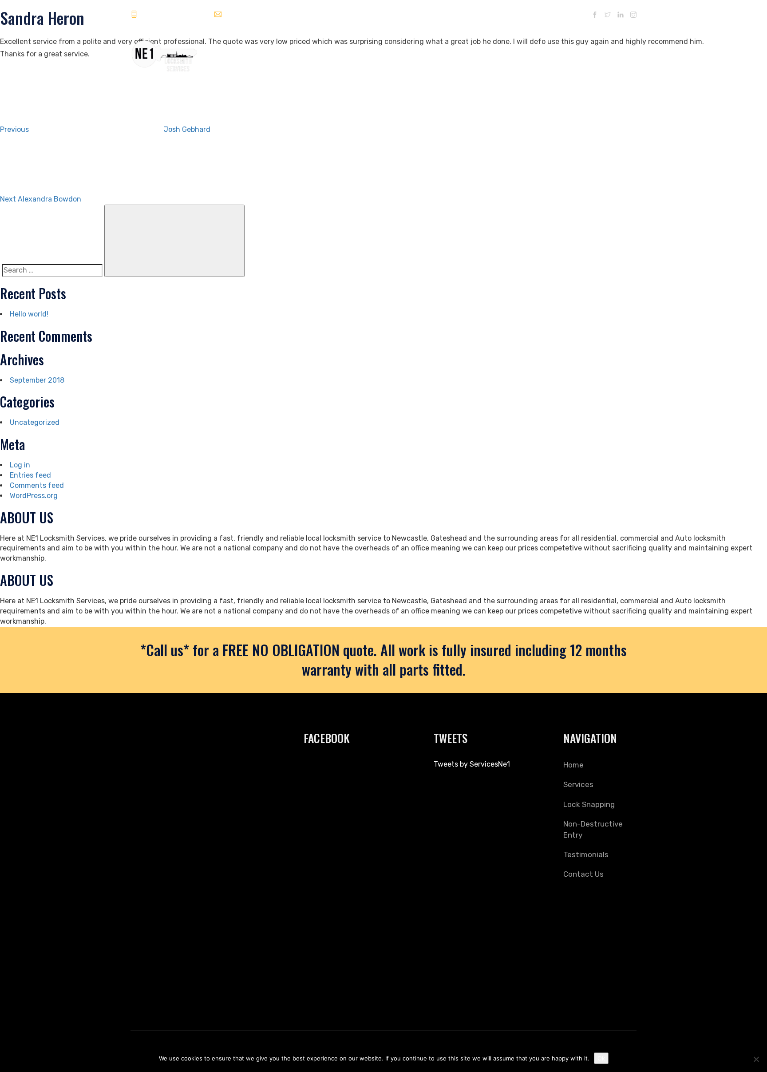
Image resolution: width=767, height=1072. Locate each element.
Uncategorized (34, 422)
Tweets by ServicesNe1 (472, 764)
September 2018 (37, 380)
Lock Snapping (435, 52)
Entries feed (30, 475)
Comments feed (37, 485)
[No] (755, 1059)
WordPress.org (34, 495)
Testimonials (561, 52)
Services (391, 52)
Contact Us (607, 52)
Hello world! (29, 314)
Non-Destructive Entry (499, 52)
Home (358, 52)
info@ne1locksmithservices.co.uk (275, 15)
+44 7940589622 (168, 15)
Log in (20, 465)
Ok (601, 1058)
